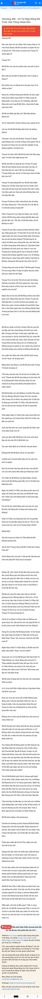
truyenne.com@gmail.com (12, 979)
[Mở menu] (39, 3)
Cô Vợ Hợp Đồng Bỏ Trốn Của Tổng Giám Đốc (24, 8)
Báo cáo (7, 927)
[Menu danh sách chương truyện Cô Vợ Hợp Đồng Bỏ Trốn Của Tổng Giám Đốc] (27, 996)
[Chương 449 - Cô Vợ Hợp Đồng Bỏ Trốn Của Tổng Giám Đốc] (4, 996)
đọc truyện (13, 935)
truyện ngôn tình (17, 940)
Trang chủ (3, 8)
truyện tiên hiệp (24, 938)
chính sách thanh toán (11, 989)
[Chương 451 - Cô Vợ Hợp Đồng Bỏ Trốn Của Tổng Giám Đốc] (37, 996)
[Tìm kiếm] (35, 3)
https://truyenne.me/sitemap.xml (22, 983)
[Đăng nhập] (1, 3)
